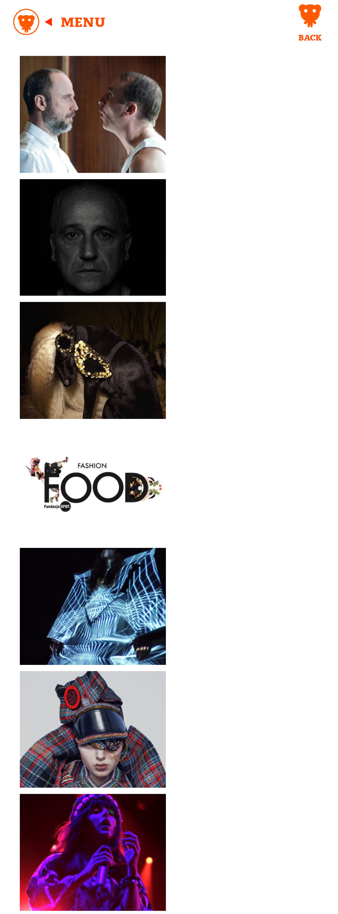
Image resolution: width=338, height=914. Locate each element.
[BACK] (309, 15)
